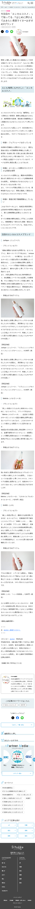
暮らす (3, 870)
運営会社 (5, 900)
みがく (6, 7)
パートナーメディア (17, 897)
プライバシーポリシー (17, 903)
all (9, 825)
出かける (4, 866)
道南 (26, 830)
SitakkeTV (4, 890)
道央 (26, 836)
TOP (2, 7)
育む (3, 879)
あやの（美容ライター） (12, 630)
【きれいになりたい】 (6, 27)
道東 (9, 836)
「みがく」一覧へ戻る (17, 725)
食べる (3, 863)
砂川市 (13, 27)
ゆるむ (3, 886)
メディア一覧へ (17, 773)
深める (3, 882)
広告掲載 (11, 900)
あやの (12, 639)
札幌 (26, 825)
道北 (9, 830)
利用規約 (29, 900)
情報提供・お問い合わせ (20, 900)
